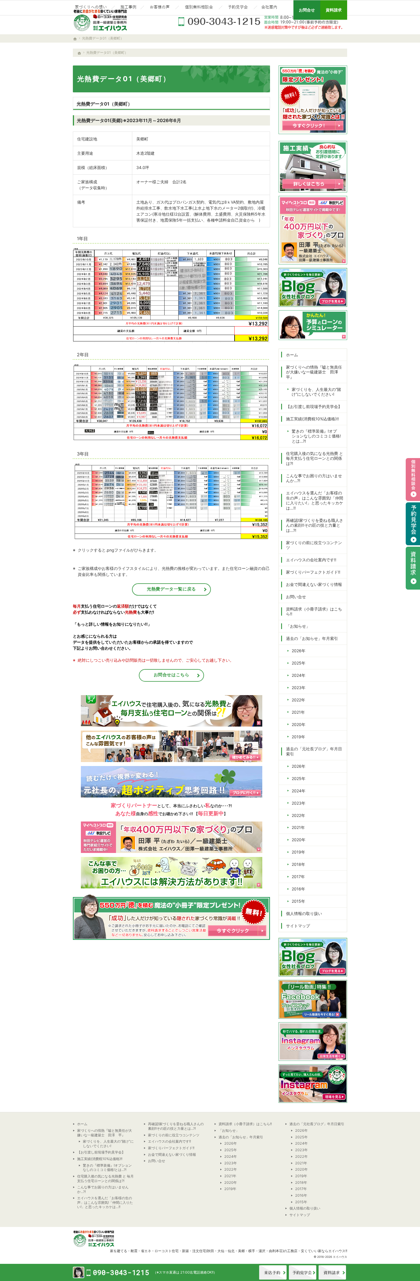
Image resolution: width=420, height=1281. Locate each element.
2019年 (298, 736)
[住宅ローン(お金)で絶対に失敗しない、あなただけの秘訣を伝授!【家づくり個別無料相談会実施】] (198, 7)
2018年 (298, 864)
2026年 (298, 650)
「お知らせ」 (298, 626)
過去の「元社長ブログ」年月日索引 (314, 751)
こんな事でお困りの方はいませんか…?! (314, 478)
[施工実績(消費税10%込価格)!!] (127, 7)
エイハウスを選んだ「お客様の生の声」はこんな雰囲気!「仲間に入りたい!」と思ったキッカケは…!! (314, 500)
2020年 (298, 724)
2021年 (298, 712)
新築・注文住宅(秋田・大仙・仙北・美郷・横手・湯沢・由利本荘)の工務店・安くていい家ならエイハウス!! (264, 1251)
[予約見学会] (238, 7)
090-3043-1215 (261, 21)
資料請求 (332, 1272)
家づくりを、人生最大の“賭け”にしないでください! (316, 392)
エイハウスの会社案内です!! (311, 559)
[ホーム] (79, 53)
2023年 (298, 687)
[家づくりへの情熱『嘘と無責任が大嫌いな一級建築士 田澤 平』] (91, 7)
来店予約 (273, 1272)
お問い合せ (296, 596)
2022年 (298, 699)
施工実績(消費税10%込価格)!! (312, 418)
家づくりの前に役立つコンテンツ (314, 545)
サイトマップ (298, 925)
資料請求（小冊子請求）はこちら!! (314, 611)
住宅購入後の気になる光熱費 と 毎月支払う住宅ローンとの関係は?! (314, 458)
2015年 (298, 901)
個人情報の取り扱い (304, 913)
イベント (302, 1272)
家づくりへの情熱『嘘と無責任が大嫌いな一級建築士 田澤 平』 (314, 372)
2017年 (298, 876)
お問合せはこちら (171, 674)
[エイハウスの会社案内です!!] (270, 7)
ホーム (292, 354)
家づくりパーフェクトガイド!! (313, 572)
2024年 (298, 675)
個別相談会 (413, 479)
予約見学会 (413, 523)
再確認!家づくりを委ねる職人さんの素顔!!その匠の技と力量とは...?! (314, 525)
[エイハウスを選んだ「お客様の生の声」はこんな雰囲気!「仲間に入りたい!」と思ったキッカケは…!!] (159, 7)
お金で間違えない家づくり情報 (314, 584)
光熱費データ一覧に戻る (171, 589)
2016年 (298, 888)
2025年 (298, 663)
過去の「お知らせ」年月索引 (312, 638)
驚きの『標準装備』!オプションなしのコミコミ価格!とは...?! (316, 436)
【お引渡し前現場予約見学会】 (314, 406)
